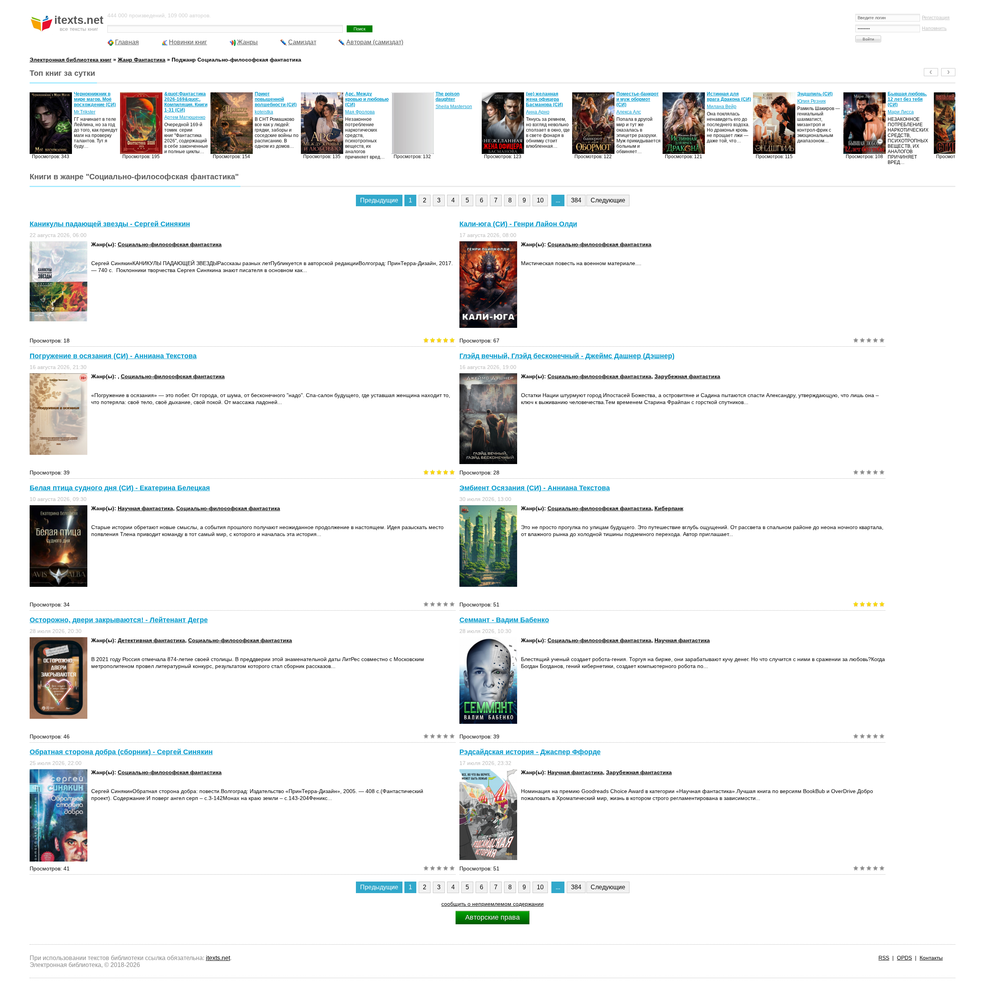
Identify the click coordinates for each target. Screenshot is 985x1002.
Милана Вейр (631, 106)
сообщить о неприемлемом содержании (492, 904)
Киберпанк (668, 508)
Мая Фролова (269, 112)
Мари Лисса (810, 112)
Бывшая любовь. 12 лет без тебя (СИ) (816, 99)
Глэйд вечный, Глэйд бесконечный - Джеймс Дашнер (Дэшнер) (566, 356)
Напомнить (934, 28)
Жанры (247, 42)
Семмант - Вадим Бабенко (504, 620)
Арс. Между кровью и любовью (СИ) (276, 99)
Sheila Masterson (363, 106)
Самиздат (302, 42)
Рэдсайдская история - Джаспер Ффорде (530, 752)
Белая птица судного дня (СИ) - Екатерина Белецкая (120, 488)
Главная (127, 42)
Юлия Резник (721, 101)
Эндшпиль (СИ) (724, 94)
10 (540, 200)
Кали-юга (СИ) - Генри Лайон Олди (518, 224)
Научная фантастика (145, 508)
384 (576, 200)
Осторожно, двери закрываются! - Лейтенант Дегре (119, 620)
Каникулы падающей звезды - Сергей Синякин (110, 224)
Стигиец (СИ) (902, 94)
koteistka (173, 112)
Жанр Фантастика (141, 60)
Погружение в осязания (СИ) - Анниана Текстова (113, 356)
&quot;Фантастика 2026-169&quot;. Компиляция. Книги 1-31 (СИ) (95, 102)
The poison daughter (357, 96)
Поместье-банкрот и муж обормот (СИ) (547, 99)
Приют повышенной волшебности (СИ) (185, 99)
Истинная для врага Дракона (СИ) (638, 96)
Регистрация (936, 17)
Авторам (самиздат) (374, 42)
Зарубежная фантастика (687, 376)
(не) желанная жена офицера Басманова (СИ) (454, 99)
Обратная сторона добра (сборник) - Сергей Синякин (121, 752)
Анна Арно (447, 112)
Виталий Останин (907, 101)
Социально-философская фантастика (170, 244)
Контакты (931, 958)
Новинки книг (188, 42)
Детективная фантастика (151, 640)
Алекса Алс (538, 112)
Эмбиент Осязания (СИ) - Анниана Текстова (534, 488)
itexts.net (218, 958)
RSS (883, 958)
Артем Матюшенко (94, 117)
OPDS (904, 958)
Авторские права (492, 917)
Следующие (608, 200)
